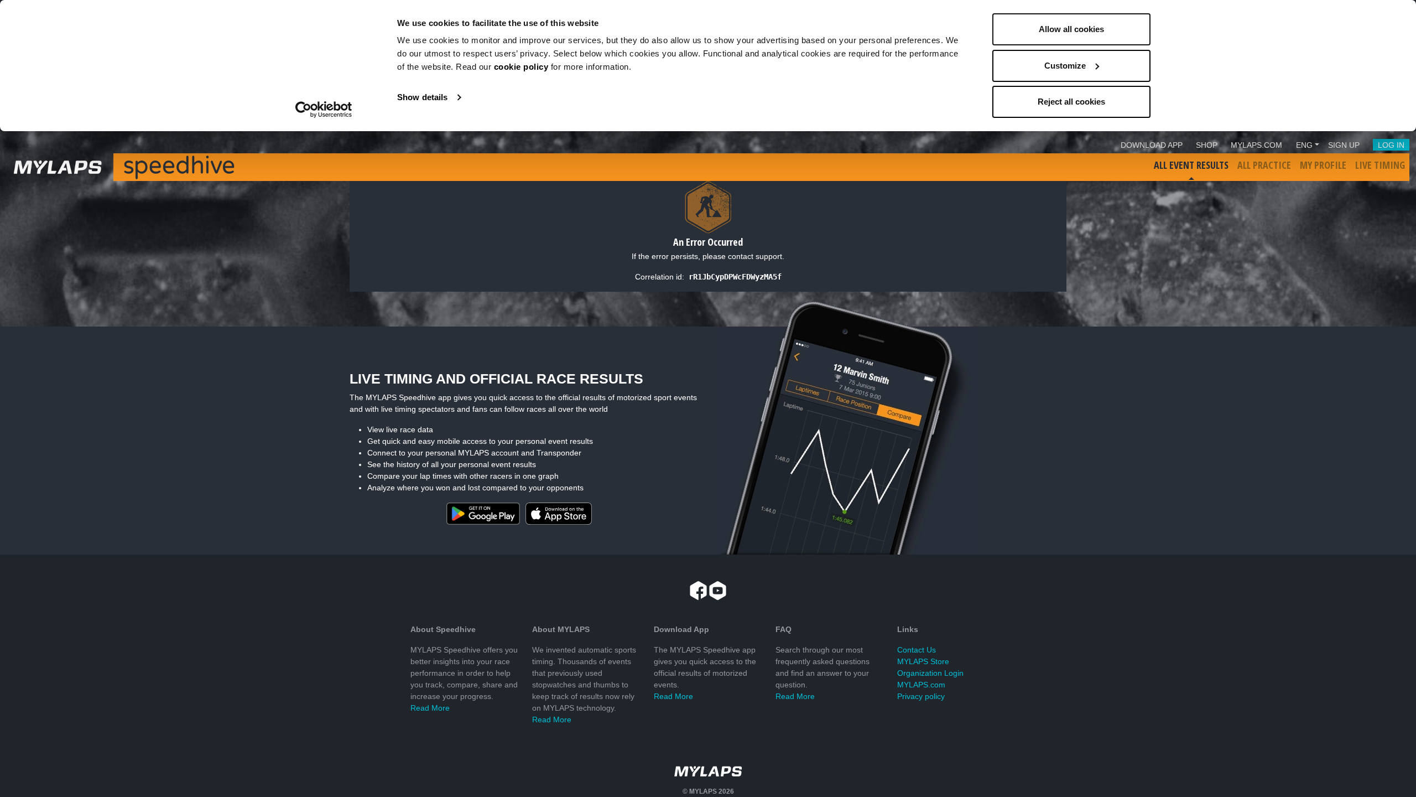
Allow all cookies (1071, 29)
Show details (422, 97)
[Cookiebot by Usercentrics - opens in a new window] (323, 109)
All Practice (1264, 165)
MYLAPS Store (923, 661)
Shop (1206, 145)
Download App (1152, 145)
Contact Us (916, 649)
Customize (1065, 65)
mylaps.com (1256, 145)
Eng (1304, 145)
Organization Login (930, 673)
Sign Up (1344, 145)
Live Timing (1380, 165)
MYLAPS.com (921, 684)
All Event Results (1191, 165)
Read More (430, 707)
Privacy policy (921, 696)
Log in (1391, 145)
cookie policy (521, 66)
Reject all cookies (1071, 101)
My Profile (1323, 165)
